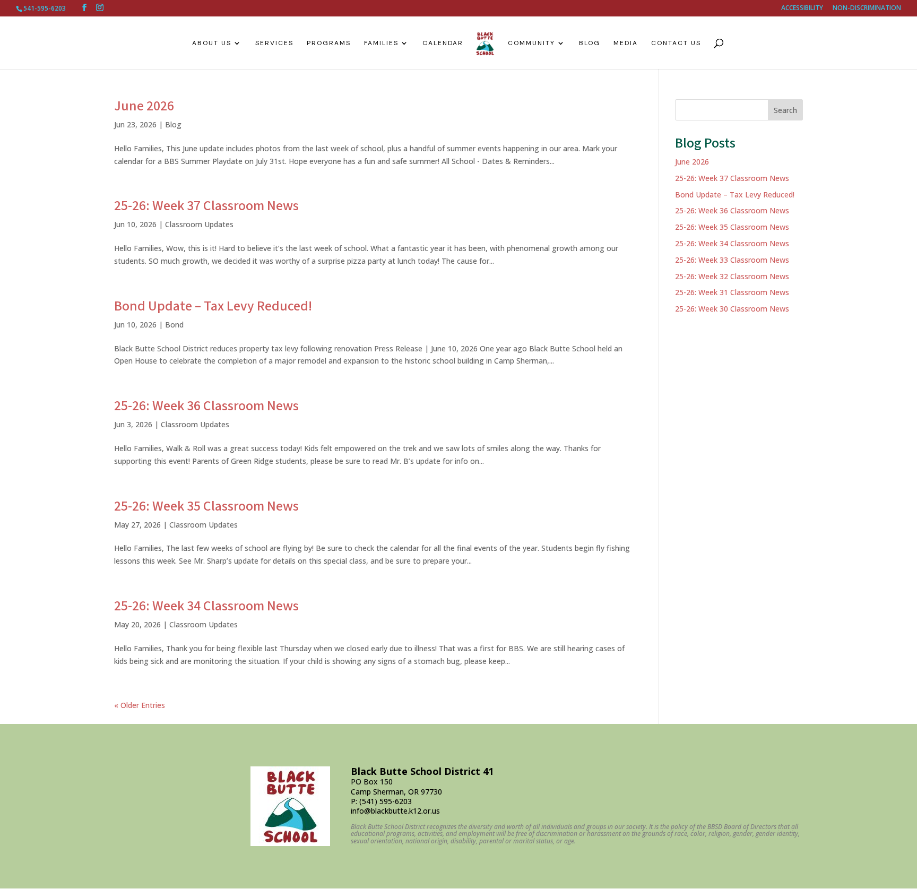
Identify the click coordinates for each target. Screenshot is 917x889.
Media (625, 43)
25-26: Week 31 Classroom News (732, 292)
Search (785, 110)
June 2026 (144, 106)
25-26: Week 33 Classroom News (732, 260)
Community (531, 43)
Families (381, 43)
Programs (329, 43)
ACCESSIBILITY (802, 8)
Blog (589, 43)
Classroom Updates (199, 224)
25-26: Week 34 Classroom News (206, 606)
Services (274, 43)
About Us (211, 43)
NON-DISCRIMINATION (867, 8)
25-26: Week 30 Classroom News (732, 309)
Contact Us (676, 43)
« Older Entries (139, 705)
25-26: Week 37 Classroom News (206, 206)
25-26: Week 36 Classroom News (206, 406)
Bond (174, 325)
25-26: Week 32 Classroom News (732, 276)
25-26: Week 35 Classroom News (206, 506)
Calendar (442, 43)
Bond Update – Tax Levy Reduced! (213, 306)
